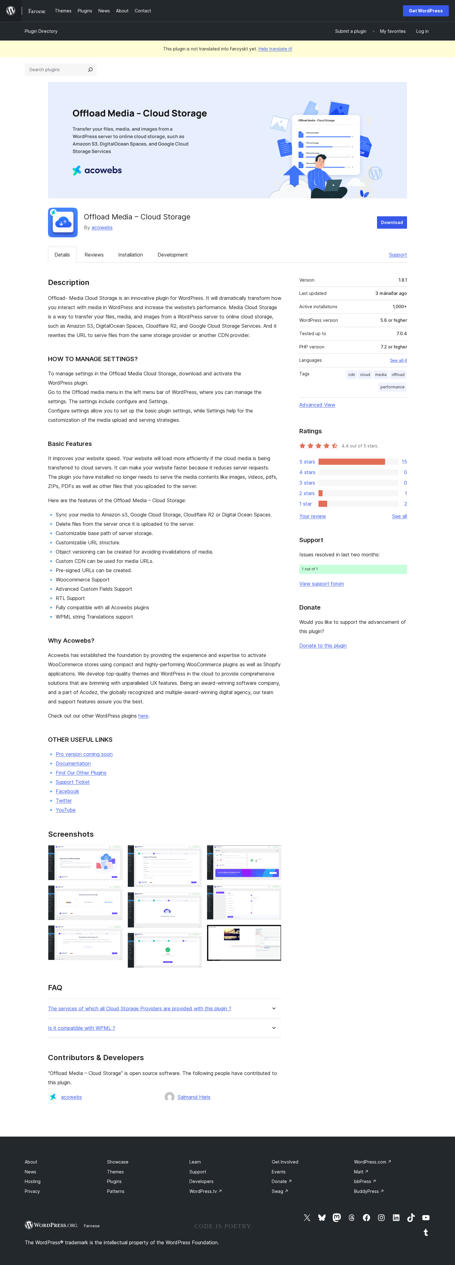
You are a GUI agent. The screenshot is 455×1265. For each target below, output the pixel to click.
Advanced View (317, 405)
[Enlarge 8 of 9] (273, 893)
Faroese (92, 1225)
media (381, 374)
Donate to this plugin (323, 645)
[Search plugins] (90, 69)
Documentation (73, 763)
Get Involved (285, 1161)
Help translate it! (275, 48)
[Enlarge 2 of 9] (114, 894)
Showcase (117, 1161)
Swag (280, 1191)
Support (398, 255)
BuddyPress (369, 1191)
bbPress (365, 1181)
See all (399, 516)
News (30, 1171)
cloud (365, 374)
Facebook (67, 791)
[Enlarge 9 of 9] (273, 933)
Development (173, 255)
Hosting (33, 1181)
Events (279, 1171)
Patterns (115, 1191)
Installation (130, 255)
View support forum (321, 584)
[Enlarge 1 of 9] (114, 853)
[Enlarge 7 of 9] (273, 853)
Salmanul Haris (194, 1097)
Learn (195, 1161)
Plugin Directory (41, 31)
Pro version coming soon (84, 754)
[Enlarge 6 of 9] (193, 941)
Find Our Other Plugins (81, 773)
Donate (282, 1181)
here (143, 716)
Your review (312, 516)
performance (392, 387)
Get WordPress (426, 10)
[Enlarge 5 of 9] (193, 900)
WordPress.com (373, 1161)
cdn (351, 374)
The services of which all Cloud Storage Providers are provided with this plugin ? (139, 1009)
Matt (361, 1171)
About (31, 1161)
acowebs (102, 227)
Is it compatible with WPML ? (81, 1028)
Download (392, 222)
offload (398, 374)
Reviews (94, 255)
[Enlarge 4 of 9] (193, 853)
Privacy (32, 1191)
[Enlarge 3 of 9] (114, 933)
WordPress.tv (205, 1191)
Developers (201, 1181)
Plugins (114, 1181)
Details (62, 255)
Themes (115, 1171)
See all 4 (398, 360)
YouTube (66, 810)
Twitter (64, 800)
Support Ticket (73, 782)
